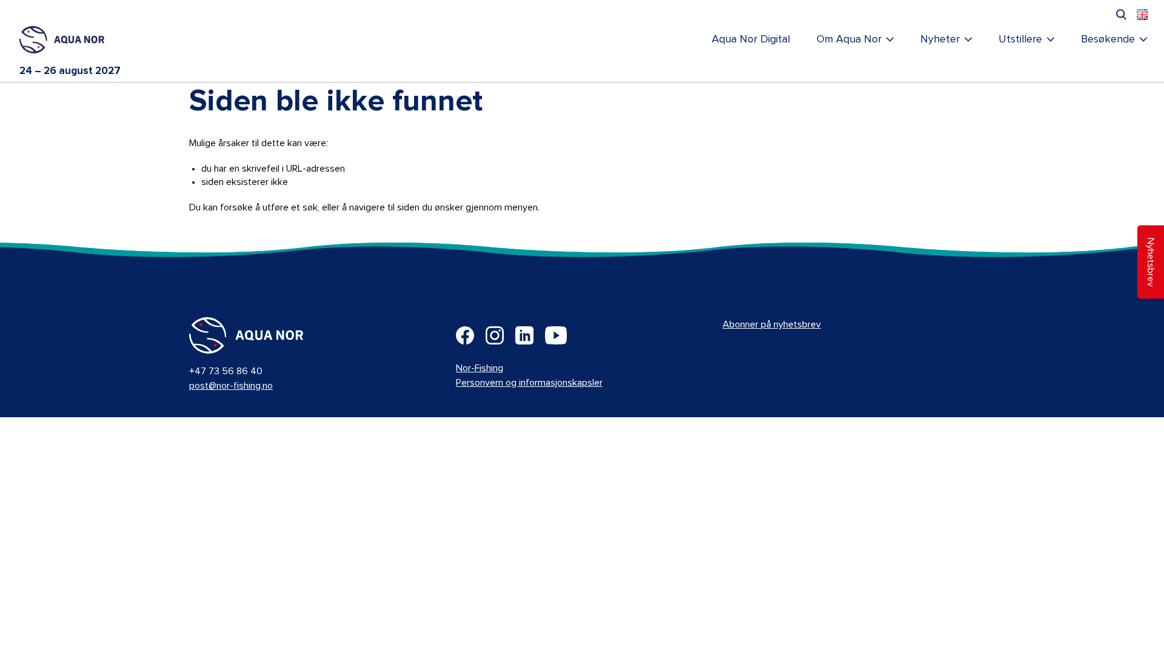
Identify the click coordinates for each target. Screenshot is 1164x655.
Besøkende (1108, 39)
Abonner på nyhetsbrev (772, 324)
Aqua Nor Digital (751, 39)
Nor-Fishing (479, 368)
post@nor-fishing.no (231, 386)
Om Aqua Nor (849, 39)
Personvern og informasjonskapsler (529, 383)
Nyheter (940, 39)
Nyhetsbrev (1151, 262)
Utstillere (1020, 39)
